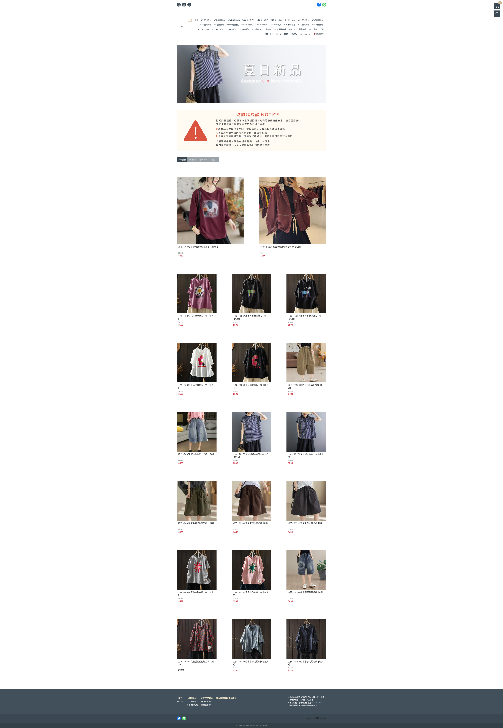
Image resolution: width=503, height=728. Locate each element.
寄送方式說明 (206, 701)
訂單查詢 (192, 701)
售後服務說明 (206, 705)
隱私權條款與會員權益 (226, 698)
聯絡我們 (180, 701)
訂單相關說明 (192, 705)
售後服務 (293, 703)
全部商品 (192, 698)
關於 (180, 698)
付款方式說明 (206, 698)
